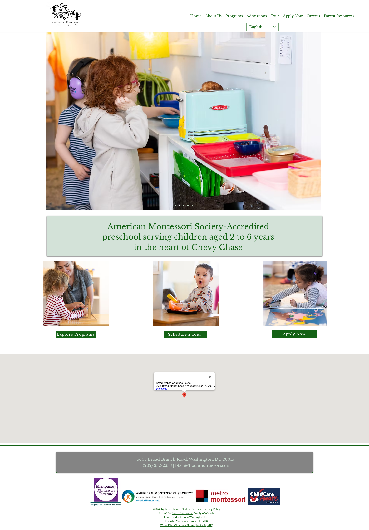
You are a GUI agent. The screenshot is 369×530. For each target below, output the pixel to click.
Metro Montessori (182, 513)
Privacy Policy (212, 509)
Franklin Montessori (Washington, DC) (186, 517)
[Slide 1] (175, 205)
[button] (213, 16)
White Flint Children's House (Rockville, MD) (186, 525)
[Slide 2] (188, 205)
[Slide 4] (183, 205)
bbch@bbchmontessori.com (203, 465)
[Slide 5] (192, 205)
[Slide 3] (179, 205)
